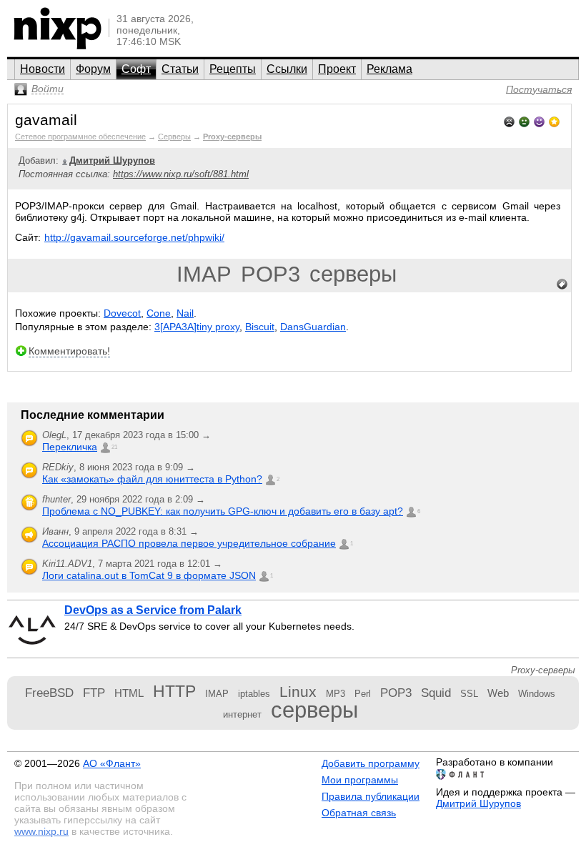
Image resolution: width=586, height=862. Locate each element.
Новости (42, 69)
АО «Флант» (112, 763)
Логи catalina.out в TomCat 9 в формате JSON (149, 575)
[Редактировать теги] (562, 284)
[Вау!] (554, 120)
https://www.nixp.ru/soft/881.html (181, 174)
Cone (158, 313)
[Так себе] (524, 120)
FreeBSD (49, 692)
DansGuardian (313, 326)
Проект (337, 69)
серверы (353, 274)
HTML (129, 693)
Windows (536, 693)
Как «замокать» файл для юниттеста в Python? (152, 479)
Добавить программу (370, 763)
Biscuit (259, 326)
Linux (298, 691)
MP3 (335, 693)
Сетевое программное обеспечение (80, 136)
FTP (94, 692)
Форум (93, 69)
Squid (436, 692)
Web (498, 693)
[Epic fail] (509, 120)
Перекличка (69, 446)
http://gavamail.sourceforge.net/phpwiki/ (134, 237)
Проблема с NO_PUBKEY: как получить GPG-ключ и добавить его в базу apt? (222, 511)
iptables (254, 693)
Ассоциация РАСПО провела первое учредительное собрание (189, 543)
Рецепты (232, 69)
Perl (362, 693)
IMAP (204, 274)
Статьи (180, 69)
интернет (242, 714)
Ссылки (287, 69)
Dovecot (122, 313)
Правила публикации (370, 796)
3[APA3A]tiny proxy (196, 326)
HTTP (174, 691)
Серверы (174, 136)
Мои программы (360, 780)
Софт (136, 69)
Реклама (389, 69)
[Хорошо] (539, 120)
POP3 (270, 274)
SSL (469, 693)
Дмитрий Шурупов (478, 803)
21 (114, 447)
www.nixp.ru (41, 831)
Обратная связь (359, 812)
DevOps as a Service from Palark (153, 610)
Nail (185, 313)
